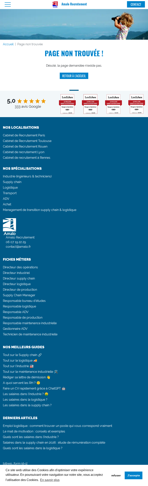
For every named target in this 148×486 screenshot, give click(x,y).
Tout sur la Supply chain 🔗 (22, 355)
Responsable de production (22, 317)
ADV (6, 199)
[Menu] (7, 4)
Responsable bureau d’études (24, 301)
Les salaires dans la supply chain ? (27, 405)
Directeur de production (20, 289)
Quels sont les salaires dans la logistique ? (32, 448)
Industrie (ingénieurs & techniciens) (27, 176)
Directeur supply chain (19, 278)
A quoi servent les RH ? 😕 (21, 383)
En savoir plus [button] (50, 480)
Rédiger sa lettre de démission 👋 (26, 377)
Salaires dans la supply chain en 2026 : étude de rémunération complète (54, 442)
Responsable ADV (16, 312)
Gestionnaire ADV (15, 329)
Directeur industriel (16, 273)
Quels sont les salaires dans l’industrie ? (31, 437)
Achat (7, 204)
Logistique (10, 187)
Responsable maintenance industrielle (30, 323)
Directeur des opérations (20, 267)
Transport (10, 193)
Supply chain (12, 182)
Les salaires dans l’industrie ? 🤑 (25, 394)
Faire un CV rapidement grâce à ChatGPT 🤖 (34, 388)
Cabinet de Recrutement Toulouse (27, 141)
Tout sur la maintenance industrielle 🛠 (30, 372)
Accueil (8, 44)
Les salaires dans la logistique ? (25, 399)
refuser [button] (116, 475)
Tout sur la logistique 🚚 (20, 360)
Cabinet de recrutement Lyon (23, 152)
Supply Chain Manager (19, 295)
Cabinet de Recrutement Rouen (25, 146)
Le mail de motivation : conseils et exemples (34, 431)
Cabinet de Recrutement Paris (24, 135)
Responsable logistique (19, 306)
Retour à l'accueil (74, 76)
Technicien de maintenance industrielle (30, 334)
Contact (136, 4)
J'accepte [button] (133, 475)
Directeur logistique (17, 284)
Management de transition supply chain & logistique (39, 210)
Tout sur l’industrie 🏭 (18, 366)
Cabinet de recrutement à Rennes (26, 157)
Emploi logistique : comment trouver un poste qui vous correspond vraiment (57, 426)
